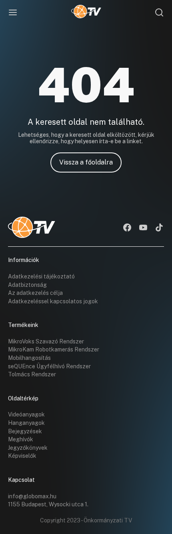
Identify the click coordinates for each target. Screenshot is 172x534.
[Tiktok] (159, 228)
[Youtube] (143, 228)
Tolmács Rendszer (32, 374)
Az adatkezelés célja (35, 293)
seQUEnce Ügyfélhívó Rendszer (49, 366)
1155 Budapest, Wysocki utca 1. (48, 504)
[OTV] (86, 12)
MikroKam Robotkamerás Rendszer (53, 349)
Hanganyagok (26, 423)
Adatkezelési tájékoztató (41, 276)
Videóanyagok (26, 414)
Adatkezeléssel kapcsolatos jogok (53, 301)
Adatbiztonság (27, 285)
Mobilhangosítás (29, 358)
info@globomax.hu (32, 496)
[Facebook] (127, 228)
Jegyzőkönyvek (28, 448)
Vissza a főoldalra (86, 162)
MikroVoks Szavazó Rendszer (46, 341)
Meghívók (20, 439)
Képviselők (22, 456)
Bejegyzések (25, 431)
